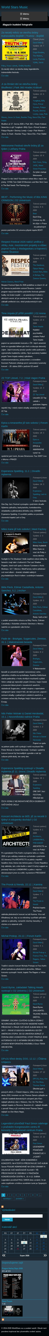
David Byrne (38, 1004)
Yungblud (36, 101)
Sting (44, 162)
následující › (8, 1199)
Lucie (35, 59)
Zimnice (36, 665)
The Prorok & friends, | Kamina (21, 884)
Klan (41, 1079)
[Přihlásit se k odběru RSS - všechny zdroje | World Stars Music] (2, 1206)
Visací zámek (12, 66)
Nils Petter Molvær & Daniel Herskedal (39, 736)
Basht (45, 542)
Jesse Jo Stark (14, 117)
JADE (35, 165)
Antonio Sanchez (39, 614)
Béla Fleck (37, 607)
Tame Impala (38, 326)
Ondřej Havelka (25, 66)
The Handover (38, 265)
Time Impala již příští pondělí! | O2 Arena (23, 313)
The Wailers (37, 56)
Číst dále (4, 76)
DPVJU (36, 1079)
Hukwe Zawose (7, 282)
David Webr (37, 43)
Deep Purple (7, 1301)
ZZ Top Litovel (38, 395)
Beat (35, 214)
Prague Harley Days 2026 (12, 1268)
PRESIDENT (38, 843)
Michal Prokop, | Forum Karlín (21, 936)
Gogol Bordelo (38, 52)
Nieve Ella (37, 117)
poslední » (20, 1199)
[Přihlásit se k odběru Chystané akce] (3, 1319)
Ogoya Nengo (38, 268)
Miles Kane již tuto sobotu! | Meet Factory (23, 529)
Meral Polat (18, 282)
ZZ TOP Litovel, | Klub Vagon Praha (23, 378)
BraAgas (36, 659)
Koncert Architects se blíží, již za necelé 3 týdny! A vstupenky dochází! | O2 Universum (23, 820)
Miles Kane (37, 542)
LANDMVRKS (38, 840)
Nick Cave (37, 162)
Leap (41, 114)
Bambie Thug (26, 117)
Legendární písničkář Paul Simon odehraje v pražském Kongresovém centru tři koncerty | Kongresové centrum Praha (24, 1127)
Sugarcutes (37, 662)
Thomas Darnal (39, 1085)
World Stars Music (14, 7)
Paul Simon (37, 1143)
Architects (37, 836)
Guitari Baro (37, 272)
